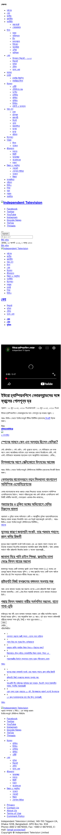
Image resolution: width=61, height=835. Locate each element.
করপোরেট (15, 24)
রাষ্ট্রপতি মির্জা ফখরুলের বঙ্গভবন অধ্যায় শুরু (27, 581)
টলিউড (14, 103)
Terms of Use (14, 813)
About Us (12, 810)
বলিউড (14, 97)
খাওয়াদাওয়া (16, 159)
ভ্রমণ (14, 162)
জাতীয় (9, 16)
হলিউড (15, 100)
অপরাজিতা (10, 179)
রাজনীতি (10, 18)
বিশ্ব (8, 30)
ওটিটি (14, 86)
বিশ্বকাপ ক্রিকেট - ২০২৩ (22, 58)
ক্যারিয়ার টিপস (17, 80)
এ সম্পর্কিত (5, 435)
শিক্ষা (8, 188)
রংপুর (14, 131)
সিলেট (14, 120)
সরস (8, 190)
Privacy (11, 804)
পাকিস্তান (16, 35)
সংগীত (14, 92)
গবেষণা (15, 145)
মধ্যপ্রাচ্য (16, 41)
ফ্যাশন (14, 151)
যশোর (14, 128)
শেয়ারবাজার (16, 27)
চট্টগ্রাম (15, 114)
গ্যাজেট (15, 168)
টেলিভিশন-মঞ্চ (17, 89)
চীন (13, 38)
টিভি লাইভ (5, 240)
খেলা (8, 55)
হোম (8, 13)
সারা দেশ (10, 109)
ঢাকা (14, 111)
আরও (4, 622)
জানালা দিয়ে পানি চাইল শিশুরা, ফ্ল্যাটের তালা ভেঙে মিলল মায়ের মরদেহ (27, 559)
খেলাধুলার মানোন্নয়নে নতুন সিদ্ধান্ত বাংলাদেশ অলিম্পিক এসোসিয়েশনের (29, 481)
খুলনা (14, 123)
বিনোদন (9, 83)
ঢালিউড (15, 94)
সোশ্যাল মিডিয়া (18, 171)
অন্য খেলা (16, 69)
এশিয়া (14, 49)
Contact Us (13, 807)
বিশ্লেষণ (10, 137)
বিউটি (14, 154)
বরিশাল (14, 134)
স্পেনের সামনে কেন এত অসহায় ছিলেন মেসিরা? (29, 442)
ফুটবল (14, 63)
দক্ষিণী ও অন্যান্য (19, 106)
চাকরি (9, 75)
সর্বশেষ (9, 10)
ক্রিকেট (15, 61)
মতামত (9, 72)
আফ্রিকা (15, 52)
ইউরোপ (15, 44)
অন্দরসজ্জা (15, 156)
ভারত (14, 32)
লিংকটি (47, 418)
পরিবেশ (9, 182)
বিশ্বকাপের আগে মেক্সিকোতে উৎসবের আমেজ (28, 462)
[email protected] (16, 829)
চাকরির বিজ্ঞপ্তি (18, 78)
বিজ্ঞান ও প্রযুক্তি (13, 165)
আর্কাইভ (10, 196)
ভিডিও (9, 185)
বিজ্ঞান (14, 176)
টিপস (14, 142)
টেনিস (14, 66)
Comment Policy (16, 816)
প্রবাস (9, 193)
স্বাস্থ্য (9, 140)
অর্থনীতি (10, 21)
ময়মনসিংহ (16, 125)
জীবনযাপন (10, 148)
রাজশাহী (15, 117)
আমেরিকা (15, 47)
